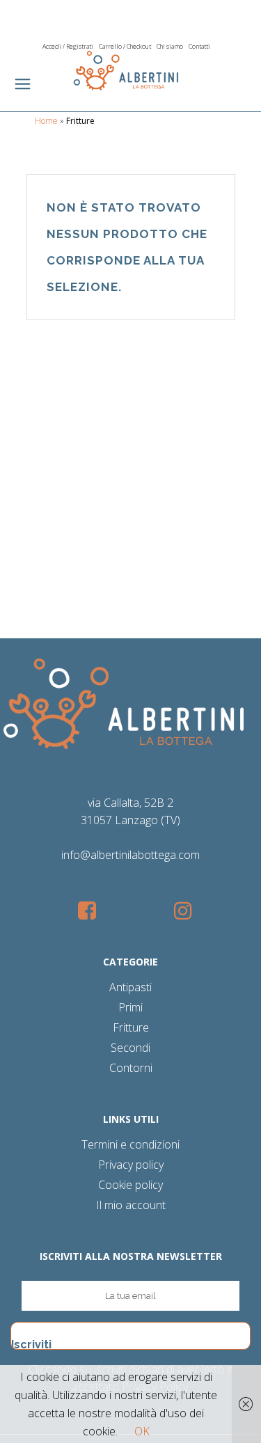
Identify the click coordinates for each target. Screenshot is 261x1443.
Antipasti (130, 987)
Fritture (131, 1027)
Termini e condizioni (130, 1144)
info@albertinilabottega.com (130, 854)
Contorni (130, 1067)
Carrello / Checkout (125, 46)
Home (46, 121)
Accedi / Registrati (67, 46)
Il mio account (131, 1205)
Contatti (199, 46)
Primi (130, 1007)
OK (142, 1431)
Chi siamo (170, 46)
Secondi (130, 1047)
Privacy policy (131, 1164)
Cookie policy (130, 1184)
